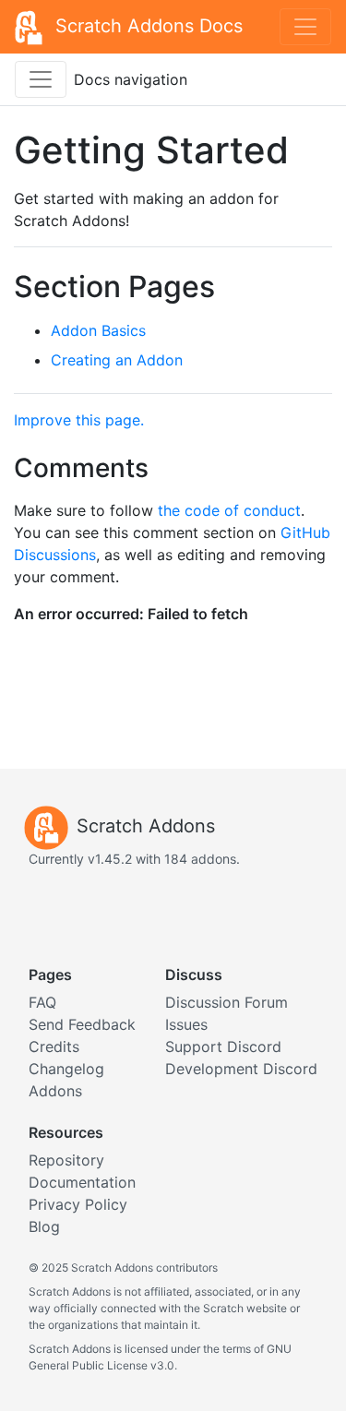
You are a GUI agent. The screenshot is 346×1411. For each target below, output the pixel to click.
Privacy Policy (78, 1204)
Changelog (66, 1068)
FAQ (42, 1002)
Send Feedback (82, 1024)
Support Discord (223, 1046)
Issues (186, 1024)
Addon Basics (98, 330)
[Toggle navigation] (305, 26)
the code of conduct (229, 510)
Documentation (82, 1182)
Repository (66, 1160)
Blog (44, 1226)
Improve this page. (79, 420)
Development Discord (241, 1068)
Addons (55, 1091)
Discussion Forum (226, 1002)
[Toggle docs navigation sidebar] (40, 79)
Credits (54, 1046)
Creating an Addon (117, 360)
